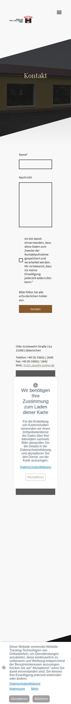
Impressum (17, 688)
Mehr (34, 688)
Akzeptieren (35, 477)
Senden (35, 309)
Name (23, 154)
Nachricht (25, 177)
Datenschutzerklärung (35, 467)
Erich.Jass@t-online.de (39, 365)
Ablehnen (41, 698)
